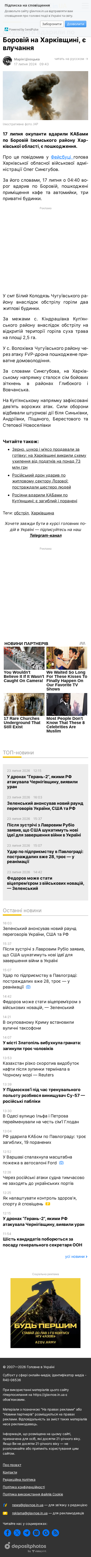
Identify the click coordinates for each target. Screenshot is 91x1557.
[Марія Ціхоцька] (7, 64)
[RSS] (55, 1532)
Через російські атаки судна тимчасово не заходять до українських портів (43, 1178)
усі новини (75, 1256)
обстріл (21, 512)
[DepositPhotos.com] (26, 1548)
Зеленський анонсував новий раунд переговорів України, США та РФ (39, 929)
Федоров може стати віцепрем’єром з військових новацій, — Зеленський (42, 1002)
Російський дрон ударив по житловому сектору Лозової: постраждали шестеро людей (41, 481)
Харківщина (42, 512)
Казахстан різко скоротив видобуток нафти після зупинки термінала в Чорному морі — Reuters (41, 1066)
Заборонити (52, 24)
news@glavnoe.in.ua (27, 1505)
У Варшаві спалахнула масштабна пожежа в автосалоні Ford (37, 1157)
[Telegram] (26, 1532)
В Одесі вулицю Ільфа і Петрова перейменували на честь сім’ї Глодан (41, 1116)
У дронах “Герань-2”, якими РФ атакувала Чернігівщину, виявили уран (43, 1219)
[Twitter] (17, 1532)
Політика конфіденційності (24, 1487)
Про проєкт (12, 1465)
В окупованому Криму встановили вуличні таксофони (38, 1022)
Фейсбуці (62, 157)
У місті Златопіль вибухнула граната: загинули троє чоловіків (42, 1043)
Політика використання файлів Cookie (33, 1494)
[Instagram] (36, 1532)
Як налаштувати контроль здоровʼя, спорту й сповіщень (40, 1198)
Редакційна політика (19, 1479)
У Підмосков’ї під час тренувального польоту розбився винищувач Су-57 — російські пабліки (44, 1093)
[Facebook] (7, 1532)
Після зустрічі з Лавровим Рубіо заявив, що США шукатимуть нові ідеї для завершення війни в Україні (44, 952)
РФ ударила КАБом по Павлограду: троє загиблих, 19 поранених (44, 1137)
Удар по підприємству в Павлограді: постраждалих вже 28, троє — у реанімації (40, 978)
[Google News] (45, 1532)
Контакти (10, 1472)
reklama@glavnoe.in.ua (30, 1513)
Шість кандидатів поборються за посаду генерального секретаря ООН (42, 1239)
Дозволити (75, 24)
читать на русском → (71, 59)
